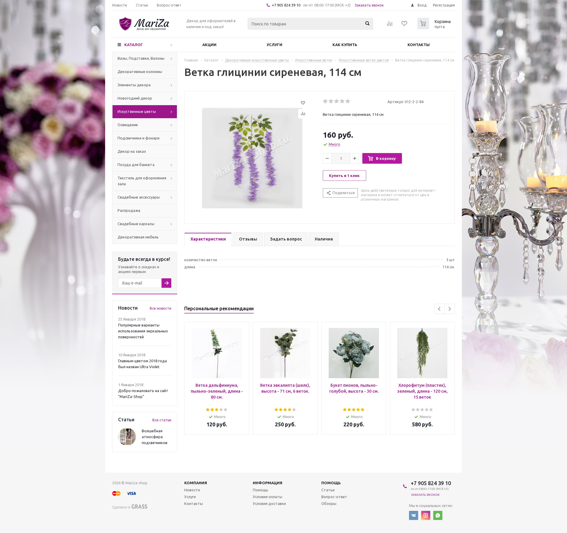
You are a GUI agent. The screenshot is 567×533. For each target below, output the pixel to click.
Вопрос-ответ (334, 497)
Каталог (133, 45)
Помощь (331, 483)
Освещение (128, 125)
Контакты (419, 45)
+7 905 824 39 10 (286, 5)
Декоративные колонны (140, 71)
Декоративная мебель (138, 237)
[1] (325, 101)
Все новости (160, 308)
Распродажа (129, 210)
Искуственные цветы (137, 111)
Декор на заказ (132, 151)
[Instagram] (425, 515)
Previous (439, 309)
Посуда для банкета (136, 164)
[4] (342, 101)
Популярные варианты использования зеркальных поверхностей (143, 331)
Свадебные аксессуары (139, 197)
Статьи (328, 490)
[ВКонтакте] (413, 515)
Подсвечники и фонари (138, 138)
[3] (337, 101)
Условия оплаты (267, 497)
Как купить (345, 45)
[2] (331, 101)
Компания (195, 483)
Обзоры (328, 503)
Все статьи (161, 420)
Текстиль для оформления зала (142, 181)
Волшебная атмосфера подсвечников (154, 437)
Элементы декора (134, 85)
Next (449, 309)
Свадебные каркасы (136, 224)
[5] (348, 101)
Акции (209, 45)
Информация (267, 483)
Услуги (274, 45)
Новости (192, 490)
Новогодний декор (135, 98)
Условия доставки (269, 503)
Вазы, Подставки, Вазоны (141, 58)
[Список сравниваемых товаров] (390, 25)
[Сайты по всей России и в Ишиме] (130, 505)
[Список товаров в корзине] (434, 27)
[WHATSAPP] (437, 515)
